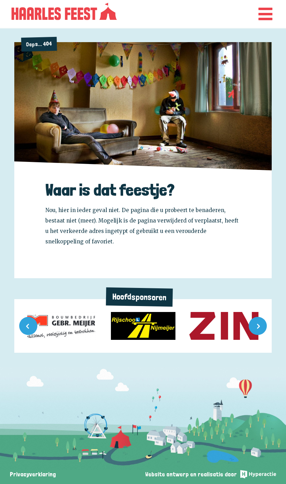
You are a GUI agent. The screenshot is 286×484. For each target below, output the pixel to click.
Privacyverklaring (33, 474)
